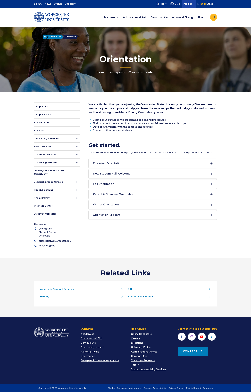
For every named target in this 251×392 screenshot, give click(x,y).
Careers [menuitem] (135, 338)
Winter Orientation (106, 204)
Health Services (42, 146)
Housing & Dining (43, 189)
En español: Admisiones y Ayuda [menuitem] (100, 360)
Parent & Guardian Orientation (114, 194)
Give (177, 3)
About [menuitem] (201, 17)
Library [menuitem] (38, 3)
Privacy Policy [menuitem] (176, 388)
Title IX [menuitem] (135, 365)
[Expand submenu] (76, 138)
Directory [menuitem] (70, 3)
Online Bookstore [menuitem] (141, 334)
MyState (205, 3)
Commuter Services (45, 154)
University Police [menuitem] (140, 347)
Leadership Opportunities (48, 181)
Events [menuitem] (58, 3)
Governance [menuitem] (88, 356)
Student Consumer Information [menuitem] (124, 388)
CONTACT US (193, 351)
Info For (187, 3)
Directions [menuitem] (137, 342)
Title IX (132, 289)
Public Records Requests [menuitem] (199, 388)
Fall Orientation (103, 184)
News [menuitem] (48, 3)
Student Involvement (140, 296)
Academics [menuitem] (111, 17)
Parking (44, 296)
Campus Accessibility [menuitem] (155, 388)
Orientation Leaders (106, 214)
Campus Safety (42, 114)
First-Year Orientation (107, 163)
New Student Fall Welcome (111, 173)
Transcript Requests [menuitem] (143, 360)
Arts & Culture (42, 122)
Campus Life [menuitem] (159, 17)
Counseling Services (45, 162)
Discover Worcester (45, 213)
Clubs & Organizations (46, 138)
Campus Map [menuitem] (139, 356)
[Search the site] (213, 17)
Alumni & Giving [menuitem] (182, 17)
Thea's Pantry (42, 197)
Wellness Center (43, 205)
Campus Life (55, 37)
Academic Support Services (57, 289)
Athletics (39, 130)
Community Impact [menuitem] (92, 347)
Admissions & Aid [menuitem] (134, 17)
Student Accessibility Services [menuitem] (148, 369)
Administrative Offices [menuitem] (144, 351)
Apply (163, 3)
